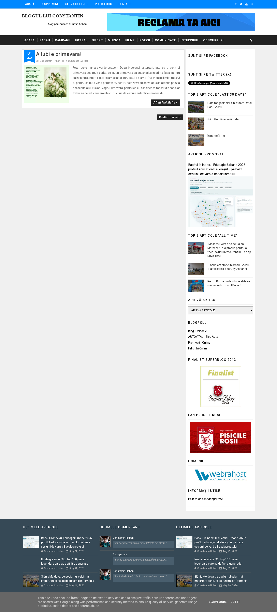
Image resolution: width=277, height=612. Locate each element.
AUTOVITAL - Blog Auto (203, 336)
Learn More (218, 601)
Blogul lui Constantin (52, 15)
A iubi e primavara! (59, 54)
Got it (235, 601)
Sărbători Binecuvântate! (223, 119)
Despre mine (50, 4)
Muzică (114, 40)
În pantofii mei (216, 135)
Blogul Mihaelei (197, 331)
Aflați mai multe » (165, 102)
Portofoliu (103, 4)
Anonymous (120, 554)
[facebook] (236, 4)
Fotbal (81, 40)
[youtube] (246, 4)
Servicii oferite (76, 4)
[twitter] (241, 4)
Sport (97, 40)
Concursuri (213, 40)
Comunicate (165, 40)
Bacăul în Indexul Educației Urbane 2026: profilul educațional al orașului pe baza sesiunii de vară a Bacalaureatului (217, 169)
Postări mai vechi (170, 117)
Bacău (45, 40)
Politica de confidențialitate (205, 499)
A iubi (84, 61)
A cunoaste (72, 61)
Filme (130, 40)
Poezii (145, 40)
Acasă (29, 4)
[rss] (252, 4)
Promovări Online (199, 342)
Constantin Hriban (123, 537)
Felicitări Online (197, 348)
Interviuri (189, 40)
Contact (124, 4)
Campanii (62, 40)
